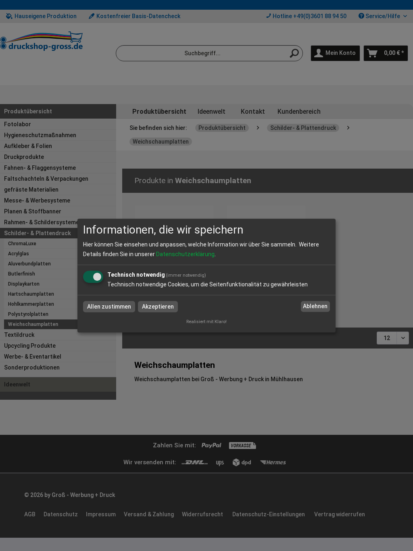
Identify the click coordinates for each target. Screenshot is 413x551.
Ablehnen (315, 306)
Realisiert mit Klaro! (206, 321)
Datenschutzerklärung (185, 254)
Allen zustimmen (109, 306)
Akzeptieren (158, 306)
